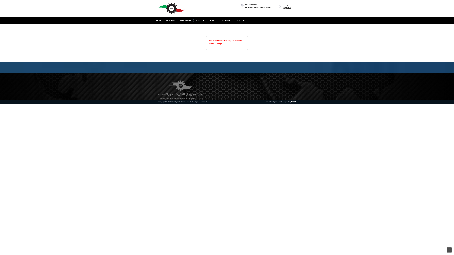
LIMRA (293, 102)
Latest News (224, 21)
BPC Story (170, 21)
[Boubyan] (171, 8)
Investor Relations (205, 21)
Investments (185, 21)
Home (158, 21)
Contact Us (240, 21)
